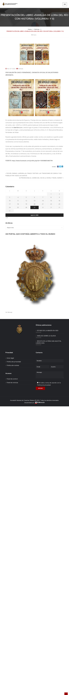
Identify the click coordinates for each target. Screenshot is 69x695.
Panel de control (12, 379)
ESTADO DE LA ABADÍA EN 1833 (47, 330)
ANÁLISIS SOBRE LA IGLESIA (46, 336)
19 (26, 204)
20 (34, 204)
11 (18, 201)
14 (43, 201)
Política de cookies (13, 365)
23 (59, 204)
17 (9, 204)
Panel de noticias (12, 383)
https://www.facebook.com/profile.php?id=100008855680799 (32, 161)
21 (43, 204)
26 (26, 207)
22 (51, 204)
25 (18, 207)
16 (59, 201)
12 (26, 201)
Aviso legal (10, 358)
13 (34, 201)
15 (51, 201)
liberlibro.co (17, 127)
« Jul (6, 217)
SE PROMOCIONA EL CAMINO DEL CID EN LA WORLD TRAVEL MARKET (41, 178)
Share (35, 35)
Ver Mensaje (8, 312)
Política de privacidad (14, 362)
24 (9, 207)
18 (18, 204)
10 (9, 201)
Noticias (20, 69)
